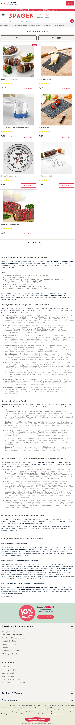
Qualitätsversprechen (11, 679)
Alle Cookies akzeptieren (37, 719)
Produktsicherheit (9, 670)
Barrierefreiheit (8, 673)
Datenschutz (50, 723)
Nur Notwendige (32, 723)
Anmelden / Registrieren (12, 635)
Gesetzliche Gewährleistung (13, 682)
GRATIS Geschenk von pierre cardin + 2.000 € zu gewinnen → (37, 10)
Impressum (24, 723)
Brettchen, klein (45, 79)
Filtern (18, 38)
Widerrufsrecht (8, 667)
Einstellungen (42, 723)
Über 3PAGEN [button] (9, 700)
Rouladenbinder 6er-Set (10, 224)
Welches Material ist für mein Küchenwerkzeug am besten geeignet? (34, 279)
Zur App (70, 3)
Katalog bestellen (9, 644)
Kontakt (5, 647)
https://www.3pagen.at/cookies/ (33, 714)
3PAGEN (13, 579)
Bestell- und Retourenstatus (13, 638)
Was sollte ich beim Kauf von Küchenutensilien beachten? (29, 288)
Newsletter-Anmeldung (11, 650)
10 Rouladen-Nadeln (46, 176)
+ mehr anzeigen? (6, 597)
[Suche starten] (72, 21)
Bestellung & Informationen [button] (17, 626)
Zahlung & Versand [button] (12, 693)
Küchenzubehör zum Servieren (18, 277)
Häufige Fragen (8, 632)
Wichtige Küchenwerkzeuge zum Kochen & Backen (26, 276)
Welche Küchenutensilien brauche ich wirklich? (25, 286)
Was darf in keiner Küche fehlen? (19, 285)
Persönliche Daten (9, 641)
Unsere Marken (8, 676)
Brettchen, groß (45, 128)
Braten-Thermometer (9, 176)
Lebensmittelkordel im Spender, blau (15, 128)
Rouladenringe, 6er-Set (9, 79)
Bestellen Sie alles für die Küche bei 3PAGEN (24, 281)
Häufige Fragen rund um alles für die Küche (23, 283)
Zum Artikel (28, 89)
